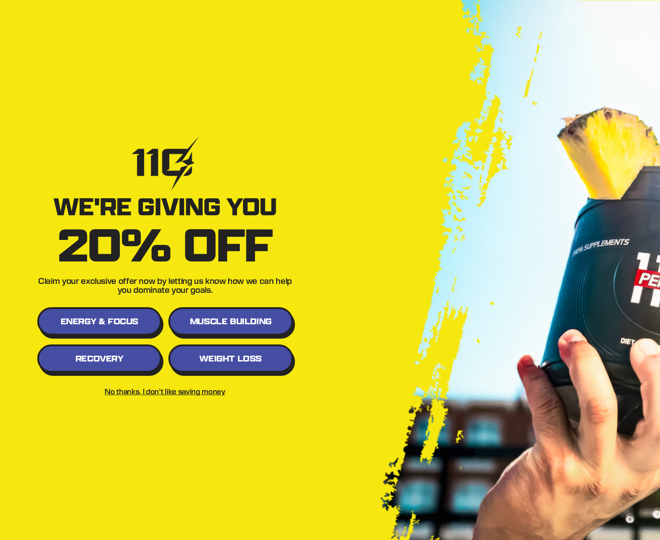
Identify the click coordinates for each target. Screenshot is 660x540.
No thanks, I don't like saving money (165, 391)
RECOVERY (99, 358)
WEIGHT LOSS (230, 358)
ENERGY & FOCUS (99, 321)
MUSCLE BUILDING (231, 321)
